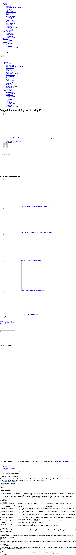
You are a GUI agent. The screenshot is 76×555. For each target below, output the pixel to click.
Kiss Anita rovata (10, 45)
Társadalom (9, 43)
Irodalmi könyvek (10, 29)
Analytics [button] (2, 538)
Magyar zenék (9, 33)
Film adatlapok (10, 40)
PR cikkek (5, 469)
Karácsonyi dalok (10, 34)
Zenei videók (6, 31)
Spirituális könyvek (11, 12)
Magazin (5, 42)
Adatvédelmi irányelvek (9, 468)
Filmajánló (5, 39)
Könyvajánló (6, 4)
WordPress (10, 476)
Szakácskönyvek (10, 23)
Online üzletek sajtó (6, 321)
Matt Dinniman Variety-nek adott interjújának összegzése (36, 232)
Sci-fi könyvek (9, 13)
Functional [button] (2, 527)
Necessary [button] (3, 499)
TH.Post (2, 50)
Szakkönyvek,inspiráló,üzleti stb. (14, 7)
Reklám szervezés (5, 319)
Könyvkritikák (9, 30)
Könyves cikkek (10, 9)
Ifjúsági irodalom (10, 16)
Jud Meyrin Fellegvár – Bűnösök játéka (31, 260)
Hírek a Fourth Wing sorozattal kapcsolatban (33, 290)
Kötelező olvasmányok (12, 14)
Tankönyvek (9, 26)
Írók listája (8, 10)
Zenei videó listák (10, 37)
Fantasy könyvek (10, 17)
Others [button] (1, 550)
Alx (19, 476)
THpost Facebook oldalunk (7, 322)
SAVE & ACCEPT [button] (4, 554)
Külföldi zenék (9, 36)
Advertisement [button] (4, 544)
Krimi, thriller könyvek (11, 27)
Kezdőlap (5, 3)
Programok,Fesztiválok (12, 47)
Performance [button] (3, 532)
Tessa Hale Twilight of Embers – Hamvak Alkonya (34, 206)
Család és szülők (10, 22)
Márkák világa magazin (6, 320)
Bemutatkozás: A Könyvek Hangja (11, 471)
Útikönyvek (9, 24)
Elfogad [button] (13, 483)
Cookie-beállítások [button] (5, 483)
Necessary (4, 500)
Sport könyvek (4, 317)
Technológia (9, 46)
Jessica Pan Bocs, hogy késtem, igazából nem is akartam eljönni (29, 138)
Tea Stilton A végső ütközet (28, 314)
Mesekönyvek (9, 20)
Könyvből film (9, 19)
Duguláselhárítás (5, 323)
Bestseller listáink (10, 6)
